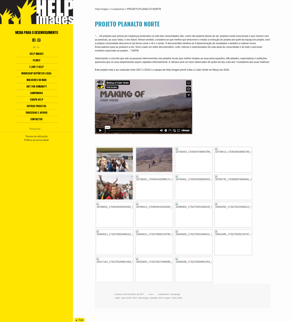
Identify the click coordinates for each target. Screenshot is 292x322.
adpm (117, 297)
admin (151, 294)
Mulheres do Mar (37, 80)
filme (134, 297)
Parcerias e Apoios (36, 112)
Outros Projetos (36, 106)
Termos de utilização (36, 136)
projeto (167, 297)
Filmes (36, 60)
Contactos (36, 119)
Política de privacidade (36, 140)
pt (34, 47)
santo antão (176, 297)
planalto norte (156, 297)
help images (143, 297)
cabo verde (126, 297)
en (37, 47)
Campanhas (36, 93)
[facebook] (34, 40)
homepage (175, 294)
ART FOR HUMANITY (36, 86)
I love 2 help (36, 67)
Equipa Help (36, 99)
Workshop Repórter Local (36, 73)
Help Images (36, 54)
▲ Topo (79, 320)
